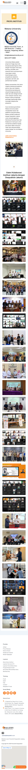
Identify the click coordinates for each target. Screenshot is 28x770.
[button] (17, 3)
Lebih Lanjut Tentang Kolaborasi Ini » (11, 136)
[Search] (25, 2)
